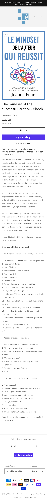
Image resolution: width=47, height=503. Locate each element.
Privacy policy (18, 498)
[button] (5, 17)
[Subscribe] (36, 446)
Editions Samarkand (14, 494)
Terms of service (30, 498)
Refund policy (40, 494)
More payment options (23, 143)
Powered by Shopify (27, 494)
